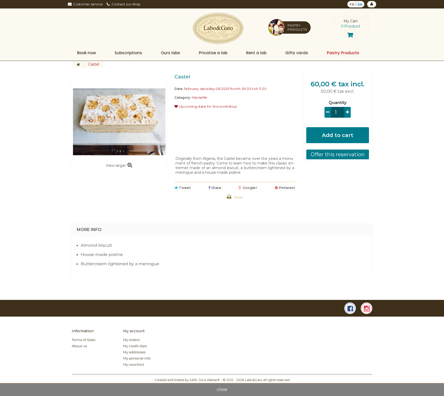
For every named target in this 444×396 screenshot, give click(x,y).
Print (239, 197)
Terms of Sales (84, 340)
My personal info (137, 358)
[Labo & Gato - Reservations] (218, 28)
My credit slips (135, 346)
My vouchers (133, 365)
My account (134, 331)
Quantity (338, 102)
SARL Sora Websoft (204, 380)
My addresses (134, 352)
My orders (131, 340)
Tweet (184, 188)
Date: (178, 89)
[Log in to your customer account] (371, 4)
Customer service (88, 4)
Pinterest (286, 188)
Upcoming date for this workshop (207, 106)
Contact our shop (126, 4)
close (222, 389)
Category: (182, 97)
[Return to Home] (78, 64)
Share (215, 188)
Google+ (249, 188)
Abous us (79, 346)
